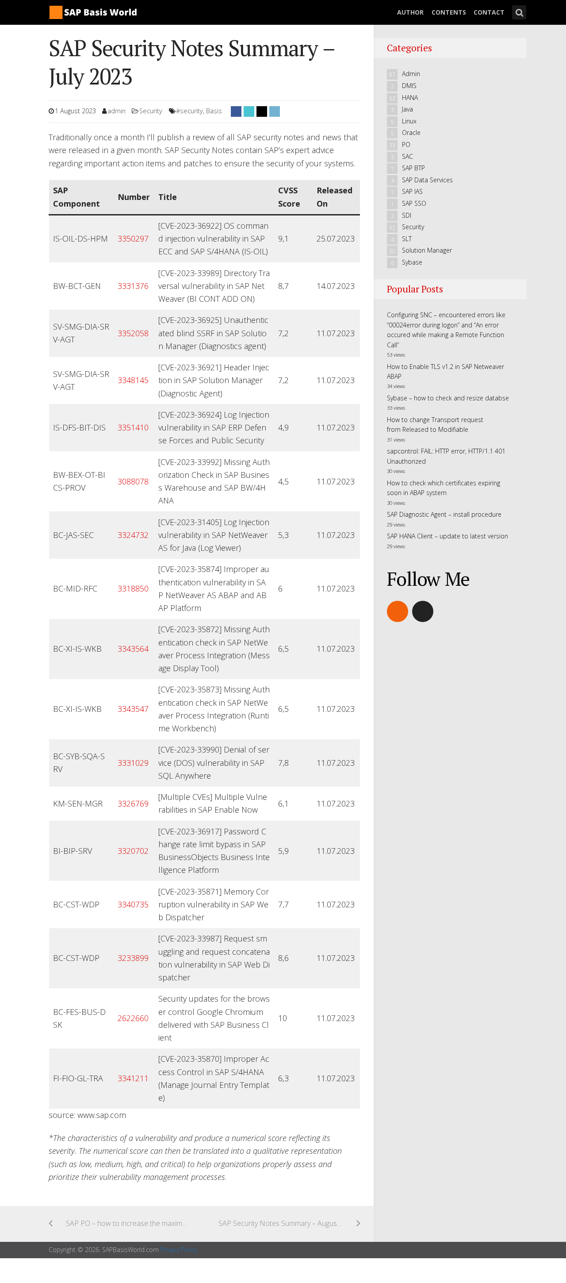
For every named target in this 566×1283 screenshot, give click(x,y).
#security (189, 111)
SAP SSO (414, 203)
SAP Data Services (427, 180)
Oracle (411, 132)
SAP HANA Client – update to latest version (447, 536)
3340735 (133, 904)
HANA (410, 97)
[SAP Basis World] (93, 11)
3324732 (133, 535)
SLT (407, 238)
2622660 (133, 1018)
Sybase (412, 262)
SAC (407, 156)
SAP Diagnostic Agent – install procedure (444, 514)
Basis (214, 111)
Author (410, 12)
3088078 (133, 481)
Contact (489, 12)
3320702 (133, 850)
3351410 (133, 427)
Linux (409, 121)
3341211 (133, 1078)
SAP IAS (412, 191)
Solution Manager (427, 250)
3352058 (133, 333)
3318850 (133, 588)
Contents (449, 12)
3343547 (133, 708)
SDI (406, 215)
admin (116, 111)
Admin (411, 73)
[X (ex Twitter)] (422, 611)
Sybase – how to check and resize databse (448, 398)
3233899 (133, 958)
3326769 (133, 803)
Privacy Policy (179, 1249)
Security (150, 111)
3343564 (133, 648)
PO (406, 144)
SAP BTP (413, 168)
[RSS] (397, 611)
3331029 (133, 762)
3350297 (133, 238)
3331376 (133, 285)
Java (407, 109)
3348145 (133, 380)
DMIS (409, 85)
